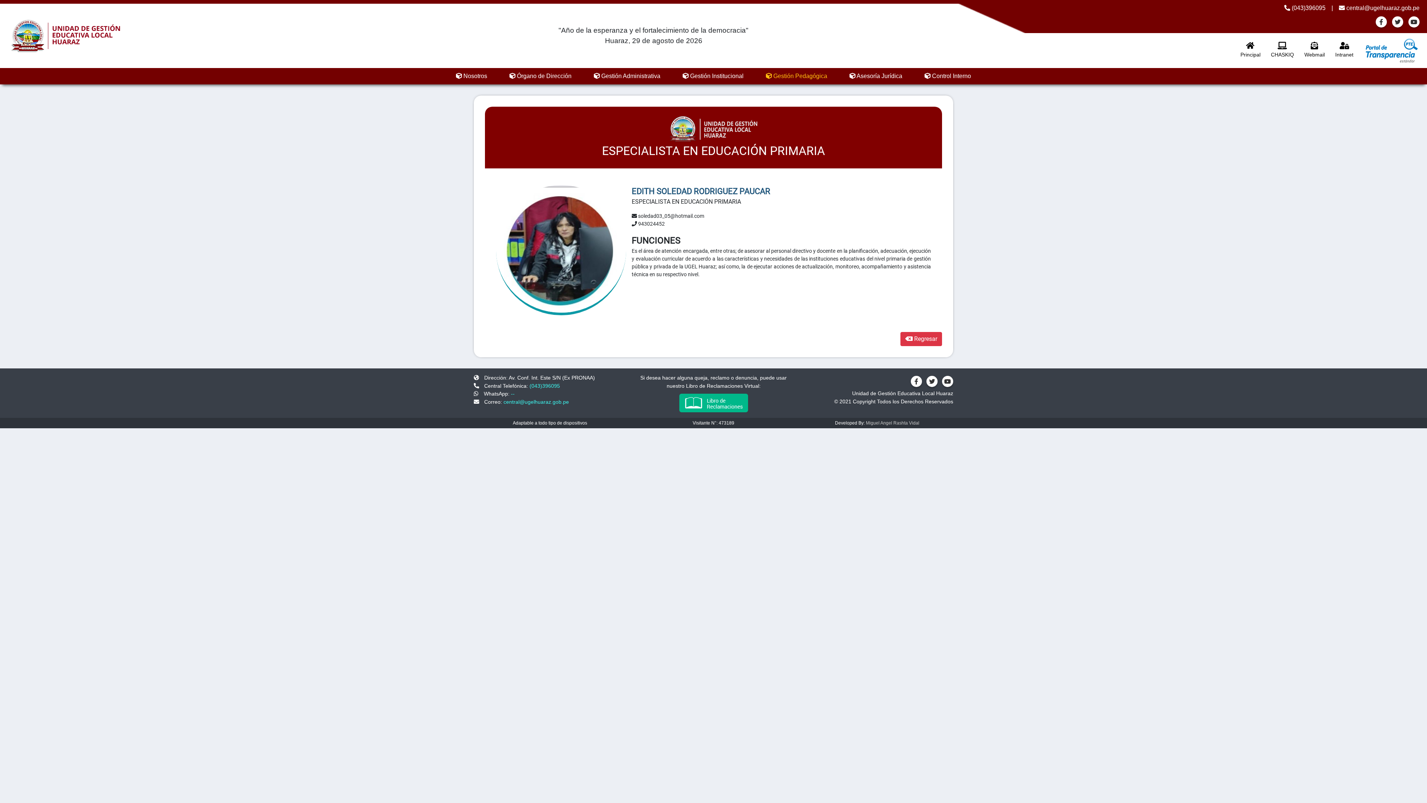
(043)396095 (1308, 8)
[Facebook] (1381, 22)
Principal (1250, 55)
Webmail (1314, 55)
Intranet (1344, 55)
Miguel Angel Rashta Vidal (892, 423)
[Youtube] (1414, 22)
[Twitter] (1397, 22)
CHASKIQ (1282, 55)
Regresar (925, 338)
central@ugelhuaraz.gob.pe (1382, 8)
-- (513, 394)
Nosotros (474, 76)
